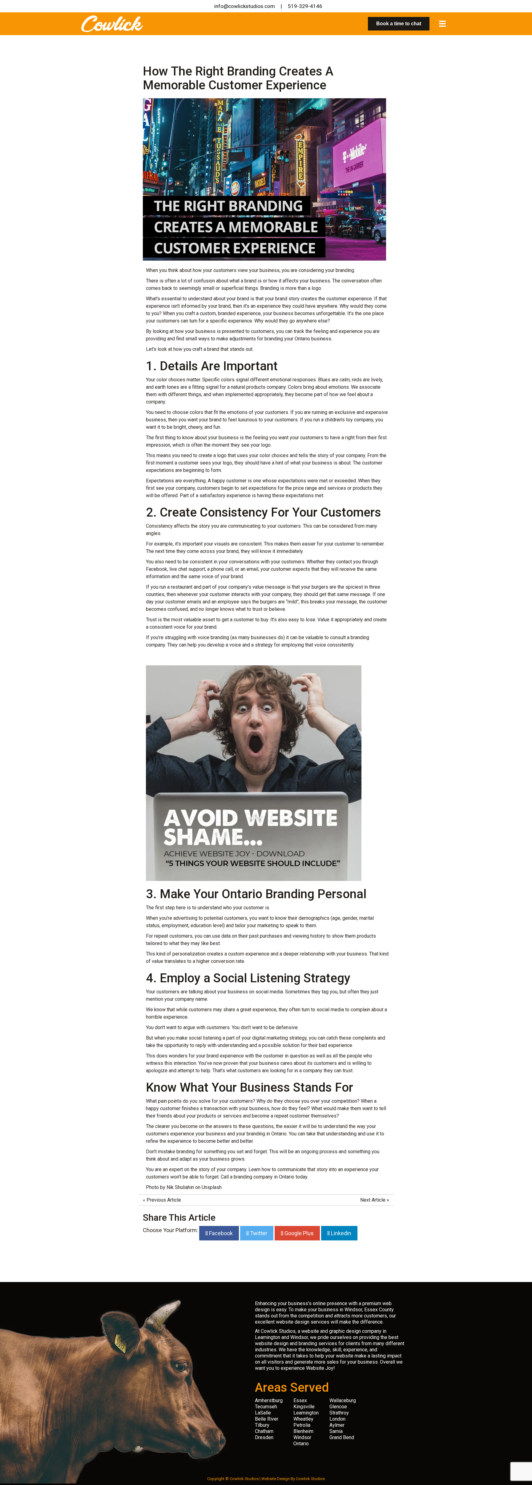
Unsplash (212, 1187)
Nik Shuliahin (180, 1187)
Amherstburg (269, 1400)
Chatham (264, 1431)
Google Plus (298, 1233)
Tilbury (262, 1425)
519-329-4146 (305, 6)
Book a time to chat (398, 23)
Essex (300, 1400)
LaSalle (263, 1413)
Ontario (301, 1443)
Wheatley (303, 1419)
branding (345, 270)
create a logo (213, 455)
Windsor (302, 1437)
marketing (268, 925)
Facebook (220, 1233)
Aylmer (337, 1425)
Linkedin (340, 1233)
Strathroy (339, 1413)
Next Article (372, 1200)
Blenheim (303, 1431)
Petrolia (301, 1425)
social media (269, 992)
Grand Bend (341, 1437)
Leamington (306, 1413)
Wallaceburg (342, 1400)
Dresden (264, 1437)
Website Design (275, 1478)
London (337, 1419)
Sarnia (336, 1431)
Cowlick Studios (310, 1478)
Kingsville (304, 1407)
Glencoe (338, 1407)
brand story (287, 299)
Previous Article (164, 1200)
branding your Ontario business (297, 339)
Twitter (258, 1233)
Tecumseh (266, 1407)
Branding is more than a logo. (291, 288)
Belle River (266, 1419)
